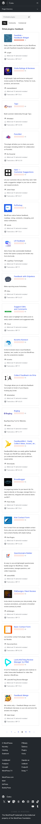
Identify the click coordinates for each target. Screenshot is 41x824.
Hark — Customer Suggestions (24, 171)
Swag (24, 771)
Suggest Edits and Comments (20, 308)
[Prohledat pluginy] (29, 17)
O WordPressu (7, 743)
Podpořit (24, 767)
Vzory (23, 754)
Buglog (17, 411)
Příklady (24, 743)
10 (26, 732)
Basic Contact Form (22, 627)
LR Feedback (19, 241)
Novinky (5, 747)
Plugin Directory (7, 9)
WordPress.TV (7, 771)
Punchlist (18, 134)
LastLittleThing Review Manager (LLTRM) (23, 661)
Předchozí (7, 732)
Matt (4, 781)
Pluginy (24, 750)
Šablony (24, 747)
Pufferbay (18, 205)
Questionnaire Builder (23, 553)
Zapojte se (25, 760)
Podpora (5, 764)
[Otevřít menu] (38, 3)
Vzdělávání (6, 760)
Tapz (16, 104)
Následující (34, 732)
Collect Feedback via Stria (25, 375)
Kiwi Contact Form (22, 517)
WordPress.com (8, 777)
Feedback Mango (21, 695)
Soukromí (5, 754)
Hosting (5, 750)
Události (24, 764)
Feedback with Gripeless (24, 276)
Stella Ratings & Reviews (24, 68)
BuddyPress (6, 788)
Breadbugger (19, 479)
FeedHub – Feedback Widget (21, 36)
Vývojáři (5, 767)
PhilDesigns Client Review (25, 591)
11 (29, 732)
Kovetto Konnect (21, 340)
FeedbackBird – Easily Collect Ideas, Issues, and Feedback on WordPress (25, 442)
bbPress (5, 784)
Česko (9, 797)
